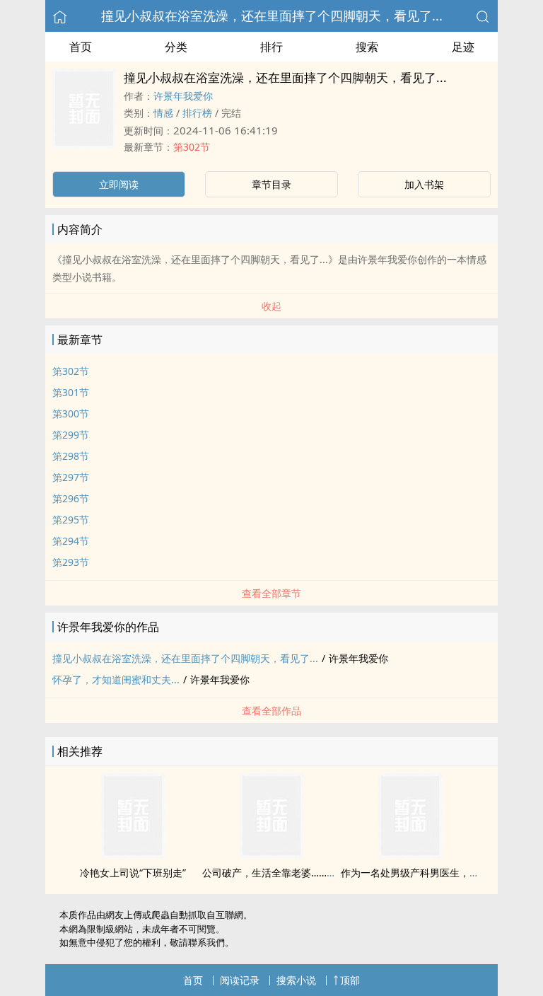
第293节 (70, 562)
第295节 (70, 519)
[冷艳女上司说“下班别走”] (133, 854)
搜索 (367, 46)
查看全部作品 (271, 710)
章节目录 (271, 184)
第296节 (70, 498)
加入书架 (424, 184)
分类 (176, 46)
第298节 (70, 456)
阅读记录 (239, 980)
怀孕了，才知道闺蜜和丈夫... (116, 679)
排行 (271, 46)
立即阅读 (119, 184)
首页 (80, 46)
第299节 (70, 434)
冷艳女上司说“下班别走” (133, 872)
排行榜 (197, 113)
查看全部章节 (271, 593)
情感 (163, 113)
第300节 (70, 413)
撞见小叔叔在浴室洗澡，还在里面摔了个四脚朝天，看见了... (272, 15)
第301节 (70, 392)
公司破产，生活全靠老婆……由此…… (282, 872)
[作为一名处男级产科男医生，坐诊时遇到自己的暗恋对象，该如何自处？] (410, 854)
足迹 (463, 46)
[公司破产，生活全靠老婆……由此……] (271, 854)
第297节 (70, 477)
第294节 (70, 541)
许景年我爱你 (183, 96)
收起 (271, 306)
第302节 (191, 147)
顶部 (350, 980)
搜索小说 (296, 980)
